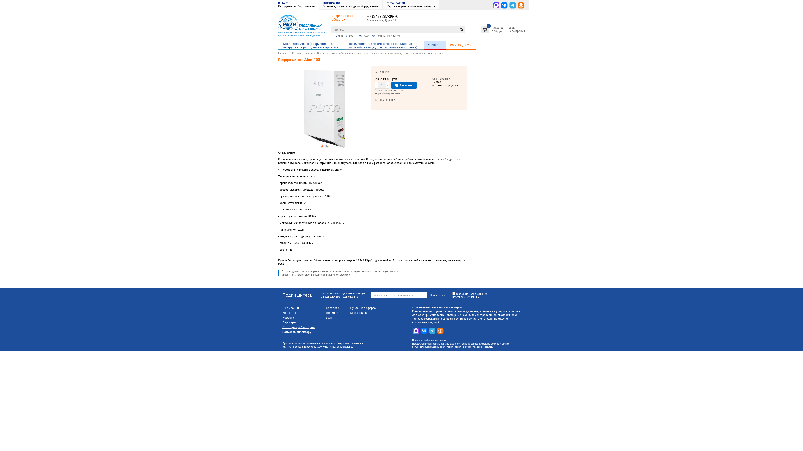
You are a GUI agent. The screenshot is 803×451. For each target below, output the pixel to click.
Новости (288, 317)
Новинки (332, 312)
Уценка (433, 45)
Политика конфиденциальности (429, 340)
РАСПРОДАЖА (461, 45)
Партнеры (289, 322)
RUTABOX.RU (331, 3)
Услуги (330, 317)
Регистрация (517, 31)
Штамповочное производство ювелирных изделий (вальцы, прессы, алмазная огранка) (383, 45)
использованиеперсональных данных (469, 296)
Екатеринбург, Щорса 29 (381, 20)
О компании (290, 308)
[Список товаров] (492, 30)
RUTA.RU (283, 3)
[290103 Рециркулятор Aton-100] (324, 108)
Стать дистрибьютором (298, 327)
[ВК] (504, 5)
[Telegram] (512, 5)
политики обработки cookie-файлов (473, 347)
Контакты (289, 312)
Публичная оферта (363, 308)
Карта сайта (358, 312)
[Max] (496, 5)
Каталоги (332, 308)
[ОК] (521, 5)
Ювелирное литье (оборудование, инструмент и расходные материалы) (310, 45)
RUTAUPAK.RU (396, 3)
